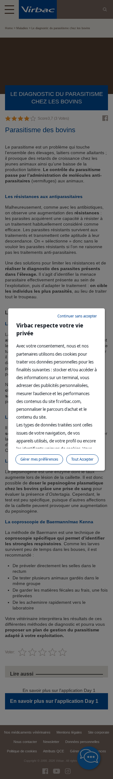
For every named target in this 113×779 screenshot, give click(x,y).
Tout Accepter (82, 459)
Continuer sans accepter (77, 316)
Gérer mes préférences (39, 459)
